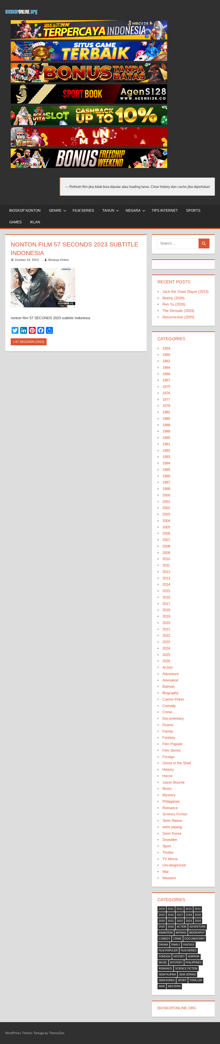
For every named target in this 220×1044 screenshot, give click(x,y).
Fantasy (168, 738)
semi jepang (172, 827)
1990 (166, 438)
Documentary (173, 718)
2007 (166, 540)
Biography (170, 693)
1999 (166, 489)
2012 (166, 572)
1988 (166, 425)
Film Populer (172, 744)
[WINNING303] (89, 145)
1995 (166, 470)
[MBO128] (89, 38)
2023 (166, 642)
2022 (166, 635)
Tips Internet (165, 210)
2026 (166, 661)
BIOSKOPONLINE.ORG (176, 1008)
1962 (166, 361)
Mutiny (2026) (173, 298)
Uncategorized (174, 865)
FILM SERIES (83, 210)
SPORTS (193, 210)
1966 (166, 374)
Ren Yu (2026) (173, 304)
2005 (166, 527)
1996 (166, 476)
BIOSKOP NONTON (25, 210)
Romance (170, 808)
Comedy (169, 706)
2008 (166, 546)
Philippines (171, 801)
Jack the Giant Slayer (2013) (185, 292)
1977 (166, 399)
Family (167, 731)
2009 (166, 553)
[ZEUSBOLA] (89, 60)
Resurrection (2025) (178, 317)
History (168, 770)
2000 (166, 495)
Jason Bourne (173, 782)
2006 (166, 533)
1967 (166, 380)
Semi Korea (171, 833)
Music (167, 789)
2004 (166, 521)
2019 (166, 616)
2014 (166, 584)
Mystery (169, 795)
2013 (166, 578)
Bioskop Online (58, 259)
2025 (166, 655)
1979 (166, 406)
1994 (166, 463)
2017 (166, 604)
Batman (168, 686)
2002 (166, 508)
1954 (166, 348)
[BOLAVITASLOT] (89, 124)
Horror (167, 776)
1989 (166, 431)
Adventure (170, 674)
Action (167, 667)
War (165, 872)
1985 (166, 419)
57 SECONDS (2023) (29, 342)
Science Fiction (174, 814)
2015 (166, 591)
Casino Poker (173, 699)
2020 (166, 623)
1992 (166, 451)
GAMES (15, 222)
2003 (166, 514)
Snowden (169, 840)
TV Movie (170, 859)
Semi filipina (172, 821)
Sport (166, 846)
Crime (167, 712)
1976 (166, 393)
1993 (166, 457)
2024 (166, 648)
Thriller (168, 853)
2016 (166, 597)
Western (169, 878)
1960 (166, 355)
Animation (170, 680)
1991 (166, 444)
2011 (166, 565)
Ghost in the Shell (176, 763)
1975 (166, 387)
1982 (166, 412)
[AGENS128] (89, 102)
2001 (166, 502)
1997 (166, 482)
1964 (166, 368)
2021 (166, 629)
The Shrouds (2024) (178, 311)
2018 (166, 610)
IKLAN (35, 222)
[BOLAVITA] (89, 81)
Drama (167, 725)
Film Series (171, 750)
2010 (166, 559)
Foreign (168, 757)
